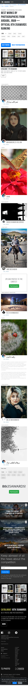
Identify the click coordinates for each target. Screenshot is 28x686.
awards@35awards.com (5, 565)
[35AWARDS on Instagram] (9, 633)
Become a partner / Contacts (7, 676)
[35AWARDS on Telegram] (16, 633)
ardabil (7, 315)
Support (5, 653)
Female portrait (5, 107)
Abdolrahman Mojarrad (15, 222)
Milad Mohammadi (12, 420)
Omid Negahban (11, 269)
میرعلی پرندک (12, 102)
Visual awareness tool (5, 657)
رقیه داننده (10, 357)
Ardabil (7, 104)
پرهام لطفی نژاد (13, 463)
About (2, 647)
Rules (2, 650)
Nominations (4, 649)
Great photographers (18, 45)
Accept (14, 683)
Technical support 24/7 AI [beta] (11, 674)
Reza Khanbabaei (12, 313)
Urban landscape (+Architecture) (8, 292)
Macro (3, 147)
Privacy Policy (3, 641)
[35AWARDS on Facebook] (2, 633)
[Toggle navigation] (24, 2)
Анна (8, 197)
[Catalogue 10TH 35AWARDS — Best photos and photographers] (14, 593)
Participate (14, 286)
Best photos (6, 45)
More (3, 76)
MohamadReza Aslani (14, 142)
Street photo (4, 227)
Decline (20, 683)
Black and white (5, 84)
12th (11, 2)
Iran (3, 33)
